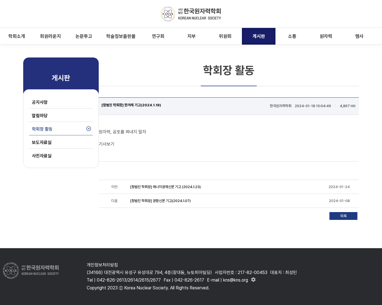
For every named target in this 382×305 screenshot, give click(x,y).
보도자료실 (41, 142)
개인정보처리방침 (102, 265)
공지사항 (40, 102)
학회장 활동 (42, 129)
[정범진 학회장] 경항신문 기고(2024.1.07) (160, 201)
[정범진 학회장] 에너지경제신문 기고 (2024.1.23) (165, 187)
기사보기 (106, 144)
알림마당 (40, 115)
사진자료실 (41, 155)
